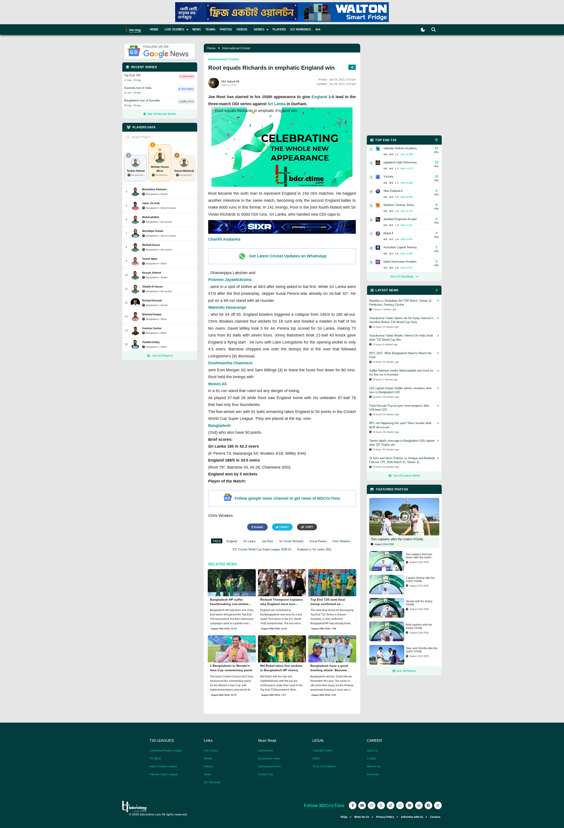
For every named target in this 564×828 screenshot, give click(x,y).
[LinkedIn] (419, 805)
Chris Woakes (341, 541)
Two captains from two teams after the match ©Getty (419, 556)
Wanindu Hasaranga (227, 307)
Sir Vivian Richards (291, 541)
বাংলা (317, 29)
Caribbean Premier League (165, 750)
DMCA (316, 758)
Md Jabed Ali (230, 81)
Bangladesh (219, 425)
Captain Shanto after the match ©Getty (420, 579)
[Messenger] (409, 805)
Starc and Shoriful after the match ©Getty (422, 650)
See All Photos (406, 671)
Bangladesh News (269, 758)
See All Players (162, 355)
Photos (226, 29)
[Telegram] (428, 805)
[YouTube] (362, 805)
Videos (241, 29)
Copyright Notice (322, 750)
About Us (372, 750)
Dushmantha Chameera (230, 363)
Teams (210, 29)
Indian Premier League (163, 766)
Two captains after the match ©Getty (397, 539)
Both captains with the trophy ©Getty (419, 626)
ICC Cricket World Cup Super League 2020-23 (262, 549)
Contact (371, 758)
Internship (373, 774)
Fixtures (208, 766)
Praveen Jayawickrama (230, 279)
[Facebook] (352, 805)
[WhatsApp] (400, 805)
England (319, 97)
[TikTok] (390, 805)
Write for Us (374, 766)
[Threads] (438, 805)
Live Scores (211, 750)
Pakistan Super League (163, 774)
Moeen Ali (217, 384)
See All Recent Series (162, 114)
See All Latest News (406, 475)
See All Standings (402, 276)
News (196, 29)
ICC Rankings (300, 29)
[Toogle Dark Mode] (423, 29)
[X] (381, 805)
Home (154, 29)
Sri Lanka (277, 104)
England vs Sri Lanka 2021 (314, 549)
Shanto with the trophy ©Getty (419, 603)
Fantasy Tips (265, 774)
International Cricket (236, 48)
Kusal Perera (318, 541)
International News (269, 766)
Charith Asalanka (224, 239)
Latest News (265, 750)
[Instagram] (371, 805)
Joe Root (267, 541)
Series (208, 774)
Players (279, 29)
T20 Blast (155, 758)
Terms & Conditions (324, 766)
